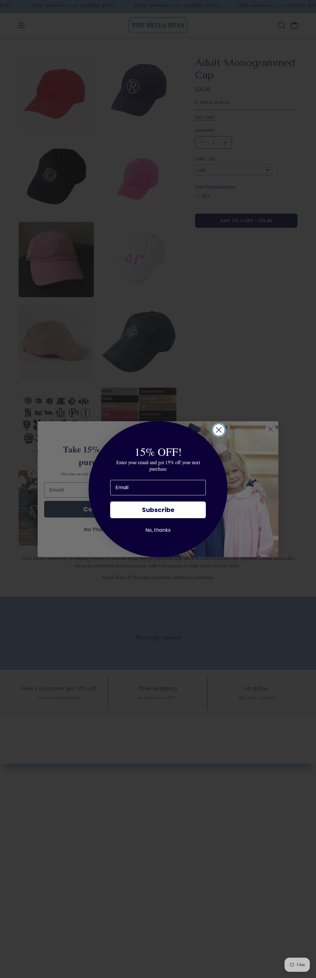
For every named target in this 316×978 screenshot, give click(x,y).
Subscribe (158, 510)
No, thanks (158, 530)
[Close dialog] (219, 430)
